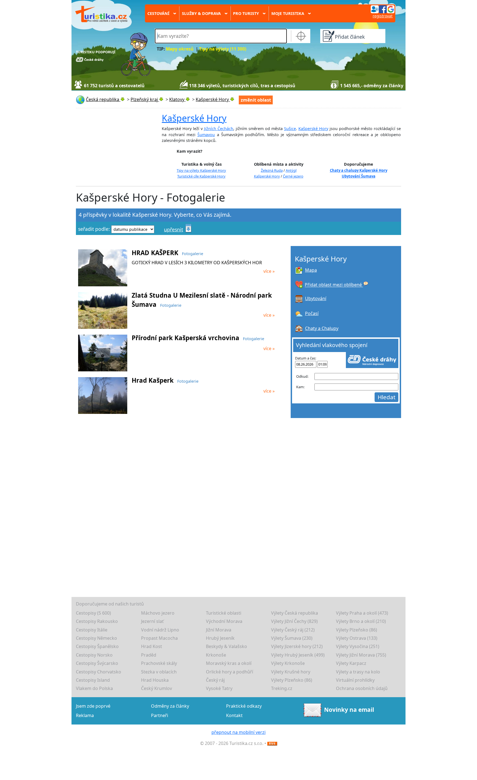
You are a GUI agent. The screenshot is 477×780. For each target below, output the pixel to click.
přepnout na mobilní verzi (238, 732)
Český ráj (215, 680)
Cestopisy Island (93, 680)
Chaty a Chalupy (321, 328)
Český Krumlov (156, 688)
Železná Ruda (272, 170)
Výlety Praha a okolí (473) (362, 613)
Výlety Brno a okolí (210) (361, 621)
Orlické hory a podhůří (229, 672)
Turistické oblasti (223, 613)
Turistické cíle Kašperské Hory (201, 176)
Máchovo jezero (157, 613)
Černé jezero (293, 176)
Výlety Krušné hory (290, 672)
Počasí (312, 313)
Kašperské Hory (194, 118)
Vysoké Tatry (219, 688)
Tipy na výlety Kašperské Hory (201, 170)
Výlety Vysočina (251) (357, 646)
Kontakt (234, 715)
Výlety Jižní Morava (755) (361, 655)
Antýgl (291, 170)
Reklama (85, 715)
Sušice (290, 128)
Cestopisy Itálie (91, 630)
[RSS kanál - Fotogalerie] (272, 743)
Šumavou (206, 134)
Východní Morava (224, 621)
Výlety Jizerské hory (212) (297, 646)
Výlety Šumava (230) (291, 638)
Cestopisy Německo (96, 638)
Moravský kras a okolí (228, 663)
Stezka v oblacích (159, 672)
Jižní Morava (218, 630)
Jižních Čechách (218, 128)
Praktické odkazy (244, 706)
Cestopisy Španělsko (97, 646)
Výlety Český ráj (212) (293, 630)
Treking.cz (281, 688)
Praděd (148, 655)
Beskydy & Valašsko (226, 646)
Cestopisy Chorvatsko (98, 672)
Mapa (311, 270)
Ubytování (315, 298)
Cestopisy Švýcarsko (97, 663)
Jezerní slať (152, 621)
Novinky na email (349, 709)
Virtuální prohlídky (355, 680)
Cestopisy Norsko (94, 655)
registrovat (383, 15)
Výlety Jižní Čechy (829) (294, 621)
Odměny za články (170, 706)
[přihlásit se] (382, 9)
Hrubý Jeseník (220, 638)
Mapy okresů (180, 49)
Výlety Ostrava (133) (356, 638)
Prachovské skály (159, 663)
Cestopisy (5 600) (93, 613)
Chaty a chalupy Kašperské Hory (358, 170)
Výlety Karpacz (351, 663)
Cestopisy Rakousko (97, 621)
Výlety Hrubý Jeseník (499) (298, 655)
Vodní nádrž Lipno (160, 630)
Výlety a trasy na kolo (358, 672)
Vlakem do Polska (94, 688)
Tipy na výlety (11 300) (222, 49)
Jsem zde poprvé (93, 706)
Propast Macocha (159, 638)
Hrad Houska (155, 680)
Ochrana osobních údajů (362, 688)
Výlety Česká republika (294, 613)
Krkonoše (216, 655)
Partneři (159, 715)
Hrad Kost (151, 646)
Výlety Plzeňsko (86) (356, 630)
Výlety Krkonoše (288, 663)
